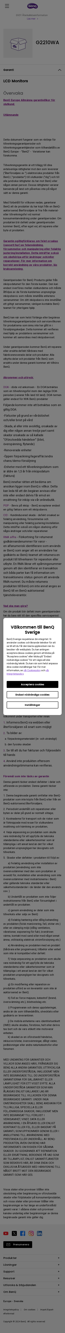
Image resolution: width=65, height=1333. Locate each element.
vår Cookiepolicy (32, 670)
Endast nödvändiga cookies (33, 694)
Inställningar (32, 705)
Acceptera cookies (32, 684)
